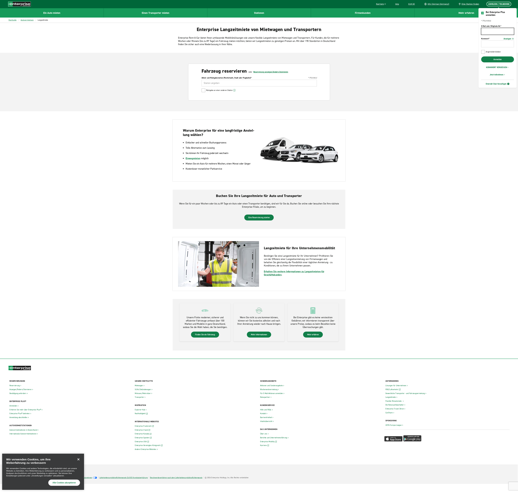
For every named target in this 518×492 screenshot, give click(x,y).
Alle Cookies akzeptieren (64, 482)
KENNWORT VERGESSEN (496, 67)
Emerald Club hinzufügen (496, 83)
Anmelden (497, 59)
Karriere (382, 4)
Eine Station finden (470, 4)
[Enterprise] (19, 4)
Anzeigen (507, 38)
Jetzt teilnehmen (496, 74)
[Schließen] (78, 459)
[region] (43, 472)
